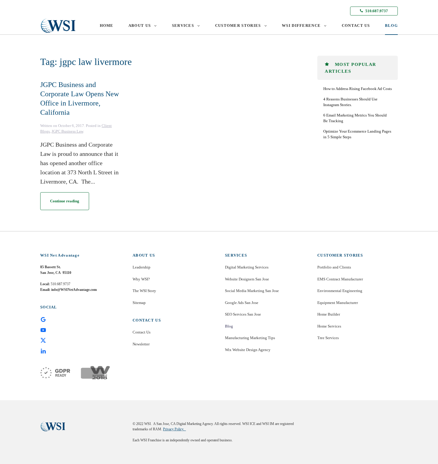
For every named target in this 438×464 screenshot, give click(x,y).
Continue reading (64, 201)
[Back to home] (58, 25)
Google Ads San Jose (241, 302)
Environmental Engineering (339, 290)
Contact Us (141, 332)
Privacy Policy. (174, 429)
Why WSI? (141, 279)
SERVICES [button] (183, 25)
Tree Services (328, 338)
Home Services (329, 326)
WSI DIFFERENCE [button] (301, 25)
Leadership (141, 267)
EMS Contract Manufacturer (340, 279)
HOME (107, 25)
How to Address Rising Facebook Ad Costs (357, 88)
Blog (229, 326)
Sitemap (139, 302)
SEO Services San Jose (243, 314)
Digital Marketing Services (246, 267)
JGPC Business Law (67, 131)
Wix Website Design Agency (248, 349)
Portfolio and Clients (334, 267)
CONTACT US (356, 25)
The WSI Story (144, 290)
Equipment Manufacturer (337, 302)
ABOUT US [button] (139, 25)
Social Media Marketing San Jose (252, 290)
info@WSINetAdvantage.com (74, 290)
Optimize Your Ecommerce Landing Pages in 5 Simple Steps (357, 134)
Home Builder (328, 314)
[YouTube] (43, 330)
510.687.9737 (376, 11)
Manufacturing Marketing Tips (250, 338)
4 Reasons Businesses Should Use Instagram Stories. (350, 102)
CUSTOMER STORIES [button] (238, 25)
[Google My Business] (43, 319)
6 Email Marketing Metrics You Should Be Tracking (355, 118)
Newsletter (141, 344)
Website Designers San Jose (247, 279)
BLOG (391, 25)
